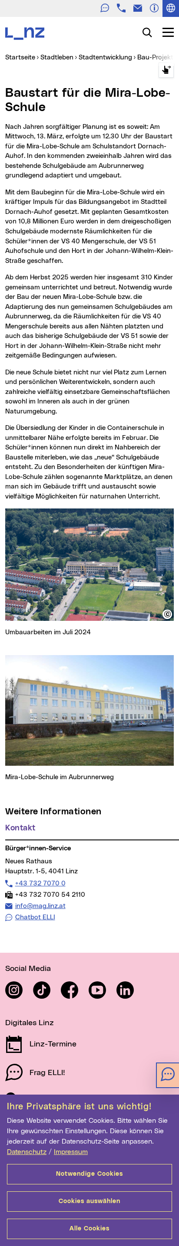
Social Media (28, 969)
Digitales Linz (29, 1023)
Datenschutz (26, 1151)
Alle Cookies (89, 1229)
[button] (167, 614)
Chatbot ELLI (35, 917)
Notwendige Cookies (89, 1174)
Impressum (71, 1151)
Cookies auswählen (89, 1201)
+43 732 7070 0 (40, 883)
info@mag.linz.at (40, 905)
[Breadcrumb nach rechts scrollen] (166, 70)
